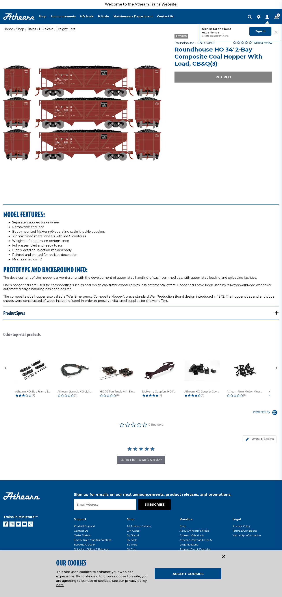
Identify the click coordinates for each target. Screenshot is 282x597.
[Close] (223, 556)
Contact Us (81, 530)
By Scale (132, 540)
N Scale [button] (103, 16)
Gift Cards (133, 530)
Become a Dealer (85, 544)
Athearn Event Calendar (195, 549)
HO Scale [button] (87, 16)
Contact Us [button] (165, 16)
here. (225, 35)
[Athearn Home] (19, 16)
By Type (132, 544)
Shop (20, 29)
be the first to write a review (141, 460)
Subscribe (155, 504)
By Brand (133, 535)
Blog (183, 526)
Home (8, 29)
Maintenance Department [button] (133, 16)
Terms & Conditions (244, 530)
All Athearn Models (138, 526)
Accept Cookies (188, 574)
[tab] (259, 439)
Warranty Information (246, 535)
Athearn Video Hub (192, 535)
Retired (223, 77)
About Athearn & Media (195, 530)
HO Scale (46, 29)
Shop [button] (42, 16)
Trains (31, 29)
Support (80, 519)
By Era (131, 549)
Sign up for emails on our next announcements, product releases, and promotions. (152, 494)
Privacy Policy (241, 526)
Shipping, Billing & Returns (91, 549)
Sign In (260, 31)
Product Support (84, 526)
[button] (5, 368)
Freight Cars (65, 29)
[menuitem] (45, 16)
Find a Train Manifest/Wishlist (92, 540)
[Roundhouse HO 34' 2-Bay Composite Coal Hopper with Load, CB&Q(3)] (82, 113)
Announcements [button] (63, 16)
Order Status (82, 535)
